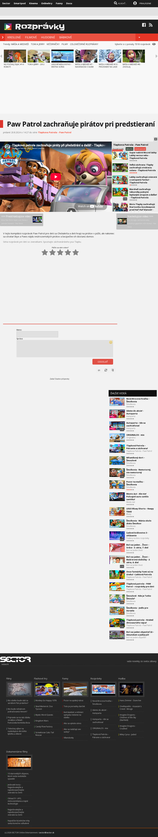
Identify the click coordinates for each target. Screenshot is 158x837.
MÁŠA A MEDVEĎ (20, 44)
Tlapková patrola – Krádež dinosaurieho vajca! (139, 621)
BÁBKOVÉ (65, 37)
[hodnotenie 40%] (52, 252)
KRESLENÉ (14, 37)
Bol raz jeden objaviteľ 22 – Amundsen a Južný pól (140, 633)
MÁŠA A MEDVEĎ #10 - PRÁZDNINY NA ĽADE (108, 65)
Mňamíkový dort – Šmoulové (135, 459)
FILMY (65, 44)
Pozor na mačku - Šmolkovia (135, 483)
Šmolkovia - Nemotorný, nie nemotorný (138, 471)
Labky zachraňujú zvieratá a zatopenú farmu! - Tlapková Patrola (143, 180)
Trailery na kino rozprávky (137, 538)
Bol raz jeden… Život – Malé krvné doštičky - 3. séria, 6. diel (138, 559)
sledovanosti (140, 149)
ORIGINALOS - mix (135, 434)
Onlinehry (46, 3)
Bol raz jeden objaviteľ (136, 637)
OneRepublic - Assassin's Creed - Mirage (130, 707)
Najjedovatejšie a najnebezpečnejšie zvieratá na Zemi (16, 812)
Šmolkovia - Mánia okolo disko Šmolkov (138, 522)
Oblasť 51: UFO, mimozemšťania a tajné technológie (18, 801)
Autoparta (130, 416)
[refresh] (106, 370)
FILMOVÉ (31, 37)
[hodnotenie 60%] (60, 252)
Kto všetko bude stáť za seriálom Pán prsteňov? (18, 701)
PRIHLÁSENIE (145, 3)
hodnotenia (117, 151)
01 (99, 370)
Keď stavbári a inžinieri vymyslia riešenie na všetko (73, 715)
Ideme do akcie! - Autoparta (135, 412)
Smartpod (20, 3)
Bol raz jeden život (134, 550)
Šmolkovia (130, 404)
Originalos (130, 437)
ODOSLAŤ (103, 361)
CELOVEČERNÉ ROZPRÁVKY (84, 44)
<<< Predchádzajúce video (16, 220)
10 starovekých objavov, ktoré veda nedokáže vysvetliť (18, 776)
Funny (59, 3)
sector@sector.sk (46, 832)
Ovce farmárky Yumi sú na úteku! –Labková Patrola (139, 573)
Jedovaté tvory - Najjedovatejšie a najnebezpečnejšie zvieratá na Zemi (16, 788)
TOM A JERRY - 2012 (36, 64)
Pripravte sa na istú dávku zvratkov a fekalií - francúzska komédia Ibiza (19, 720)
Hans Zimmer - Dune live (130, 700)
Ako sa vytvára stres (72, 723)
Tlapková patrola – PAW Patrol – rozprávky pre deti (140, 585)
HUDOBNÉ (48, 37)
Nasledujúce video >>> (141, 221)
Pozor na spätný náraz (73, 700)
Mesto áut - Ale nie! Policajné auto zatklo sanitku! (137, 496)
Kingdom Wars (41, 720)
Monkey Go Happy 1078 (45, 700)
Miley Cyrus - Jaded (128, 734)
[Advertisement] (79, 92)
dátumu (129, 149)
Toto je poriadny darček (74, 706)
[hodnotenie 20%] (45, 252)
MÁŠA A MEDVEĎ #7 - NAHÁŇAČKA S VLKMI (84, 65)
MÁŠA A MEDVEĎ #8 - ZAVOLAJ (132, 65)
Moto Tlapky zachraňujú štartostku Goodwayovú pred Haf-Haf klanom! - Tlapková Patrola (142, 208)
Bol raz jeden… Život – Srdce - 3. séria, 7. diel (137, 546)
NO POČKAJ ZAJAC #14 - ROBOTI (14, 65)
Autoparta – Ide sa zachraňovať (136, 424)
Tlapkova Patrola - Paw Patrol (54, 132)
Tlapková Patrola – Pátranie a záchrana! (137, 447)
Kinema (33, 3)
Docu (69, 3)
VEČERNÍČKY (53, 44)
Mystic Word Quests (44, 715)
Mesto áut (130, 502)
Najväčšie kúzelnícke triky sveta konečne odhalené (19, 822)
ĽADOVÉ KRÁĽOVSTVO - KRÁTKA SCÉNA (61, 65)
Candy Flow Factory (43, 726)
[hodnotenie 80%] (68, 252)
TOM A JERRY (37, 44)
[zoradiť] (112, 370)
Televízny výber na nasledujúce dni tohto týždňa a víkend (17, 731)
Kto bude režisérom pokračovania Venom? (17, 710)
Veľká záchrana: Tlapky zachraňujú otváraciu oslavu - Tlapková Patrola (142, 167)
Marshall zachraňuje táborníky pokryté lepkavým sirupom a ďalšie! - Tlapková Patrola (143, 193)
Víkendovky (69, 737)
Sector (6, 3)
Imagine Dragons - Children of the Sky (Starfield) (128, 717)
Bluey (128, 514)
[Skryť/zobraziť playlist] (155, 139)
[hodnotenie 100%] (75, 252)
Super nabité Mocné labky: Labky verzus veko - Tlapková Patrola (143, 155)
